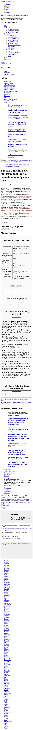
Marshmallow (11, 46)
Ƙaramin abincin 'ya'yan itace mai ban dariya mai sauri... (17, 124)
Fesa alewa (11, 49)
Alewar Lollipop (12, 43)
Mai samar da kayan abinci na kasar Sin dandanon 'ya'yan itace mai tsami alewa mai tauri (18, 421)
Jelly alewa (11, 48)
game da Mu (7, 27)
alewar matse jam (5, 500)
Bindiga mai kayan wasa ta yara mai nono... (18, 111)
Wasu (9, 56)
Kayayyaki (7, 34)
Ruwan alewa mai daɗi (14, 45)
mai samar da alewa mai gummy (21, 499)
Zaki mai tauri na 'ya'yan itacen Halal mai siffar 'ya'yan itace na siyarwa (17, 452)
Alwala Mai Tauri (13, 41)
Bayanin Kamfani (13, 29)
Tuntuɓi (6, 59)
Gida (5, 26)
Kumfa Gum (11, 35)
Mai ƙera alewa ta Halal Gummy (20, 500)
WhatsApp (6, 508)
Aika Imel (3, 507)
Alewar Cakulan (12, 37)
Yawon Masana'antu (13, 30)
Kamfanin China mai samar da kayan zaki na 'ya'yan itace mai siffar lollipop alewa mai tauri (18, 437)
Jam (9, 51)
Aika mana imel (5, 222)
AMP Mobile (21, 497)
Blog (5, 57)
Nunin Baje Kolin (13, 32)
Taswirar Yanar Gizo (11, 497)
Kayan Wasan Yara (13, 40)
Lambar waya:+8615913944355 (13, 485)
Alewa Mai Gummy (13, 38)
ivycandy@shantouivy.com (8, 1)
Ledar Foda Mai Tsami (14, 52)
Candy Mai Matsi (12, 54)
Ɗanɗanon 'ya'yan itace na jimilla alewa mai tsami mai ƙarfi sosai (18, 464)
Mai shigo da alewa (6, 499)
